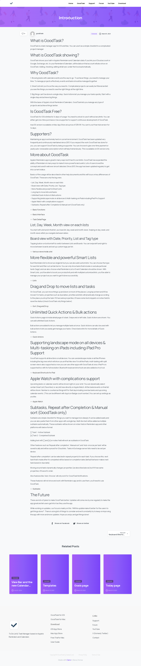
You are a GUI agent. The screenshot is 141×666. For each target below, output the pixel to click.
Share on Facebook (62, 523)
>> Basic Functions (37, 209)
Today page (113, 585)
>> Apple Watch (36, 401)
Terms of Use (96, 655)
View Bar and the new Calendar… (22, 583)
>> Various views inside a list (41, 251)
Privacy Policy (83, 655)
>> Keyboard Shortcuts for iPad (42, 372)
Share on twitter (83, 523)
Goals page (81, 585)
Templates (49, 585)
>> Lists (33, 280)
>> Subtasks (35, 489)
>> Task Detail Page (38, 219)
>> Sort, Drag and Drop (39, 306)
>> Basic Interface (37, 214)
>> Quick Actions (37, 337)
